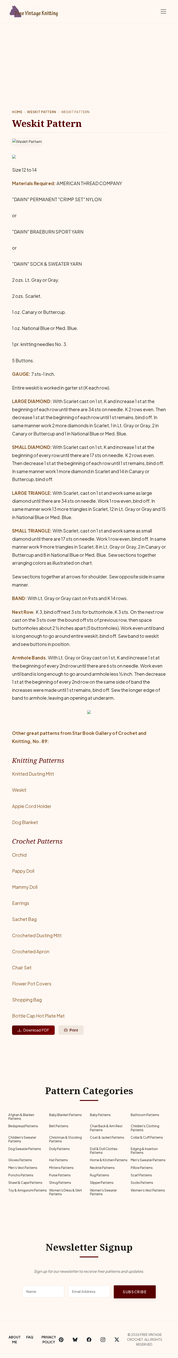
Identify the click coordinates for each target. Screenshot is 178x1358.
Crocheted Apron (30, 951)
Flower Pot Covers (31, 983)
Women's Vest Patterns (148, 1190)
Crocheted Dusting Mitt (37, 935)
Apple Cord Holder (31, 806)
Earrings (20, 903)
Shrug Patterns (60, 1183)
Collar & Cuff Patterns (147, 1137)
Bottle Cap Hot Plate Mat (38, 1016)
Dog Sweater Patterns (24, 1149)
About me (15, 1339)
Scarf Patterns (141, 1175)
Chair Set (22, 967)
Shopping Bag (27, 999)
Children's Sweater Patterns (22, 1139)
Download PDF (36, 1030)
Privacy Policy (48, 1339)
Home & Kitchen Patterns (108, 1160)
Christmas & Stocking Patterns (65, 1139)
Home (17, 112)
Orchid (19, 855)
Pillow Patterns (142, 1168)
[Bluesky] (75, 1339)
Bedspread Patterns (23, 1126)
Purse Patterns (60, 1175)
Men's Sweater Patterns (148, 1160)
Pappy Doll (23, 871)
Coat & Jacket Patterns (107, 1137)
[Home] (34, 10)
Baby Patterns (100, 1115)
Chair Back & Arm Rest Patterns (106, 1128)
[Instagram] (103, 1339)
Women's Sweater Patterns (103, 1192)
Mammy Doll (25, 887)
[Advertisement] (89, 58)
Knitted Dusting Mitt (33, 774)
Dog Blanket (25, 822)
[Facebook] (89, 1339)
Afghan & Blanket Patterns (21, 1116)
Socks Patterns (142, 1183)
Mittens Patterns (61, 1168)
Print (74, 1030)
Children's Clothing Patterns (145, 1128)
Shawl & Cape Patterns (25, 1183)
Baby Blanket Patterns (65, 1115)
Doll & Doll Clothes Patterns (104, 1150)
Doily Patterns (59, 1149)
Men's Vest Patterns (22, 1168)
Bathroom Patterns (145, 1115)
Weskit (19, 790)
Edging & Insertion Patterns (144, 1150)
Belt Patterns (58, 1126)
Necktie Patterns (102, 1168)
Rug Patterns (99, 1175)
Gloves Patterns (20, 1160)
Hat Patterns (58, 1160)
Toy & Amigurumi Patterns (27, 1190)
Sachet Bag (24, 919)
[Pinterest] (61, 1339)
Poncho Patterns (20, 1175)
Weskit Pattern (41, 112)
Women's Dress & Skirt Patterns (65, 1192)
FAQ (29, 1337)
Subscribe (134, 1291)
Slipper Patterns (102, 1183)
